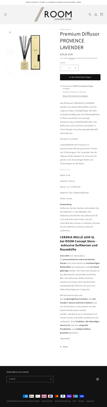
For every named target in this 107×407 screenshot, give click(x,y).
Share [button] (65, 346)
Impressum (90, 401)
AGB (74, 401)
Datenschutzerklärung (62, 401)
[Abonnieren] (50, 379)
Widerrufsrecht (47, 401)
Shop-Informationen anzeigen (75, 96)
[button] (5, 14)
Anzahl (62, 63)
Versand (72, 58)
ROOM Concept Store (19, 401)
